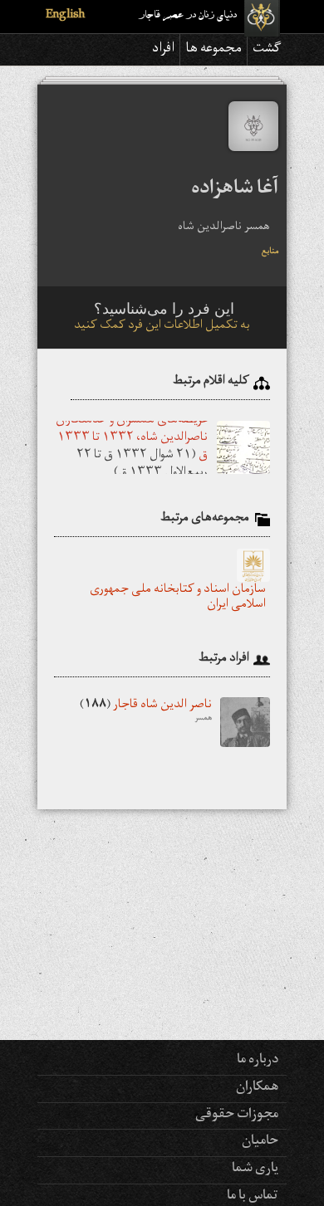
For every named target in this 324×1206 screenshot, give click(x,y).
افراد (163, 50)
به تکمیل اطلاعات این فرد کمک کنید (162, 326)
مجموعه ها (213, 50)
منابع (270, 252)
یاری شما (255, 1169)
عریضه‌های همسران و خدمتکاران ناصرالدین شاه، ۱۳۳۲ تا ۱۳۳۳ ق (132, 439)
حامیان (260, 1142)
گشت (267, 50)
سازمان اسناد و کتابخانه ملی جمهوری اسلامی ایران (178, 598)
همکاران (257, 1088)
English (65, 16)
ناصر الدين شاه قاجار (146, 712)
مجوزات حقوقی (236, 1115)
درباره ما (257, 1061)
